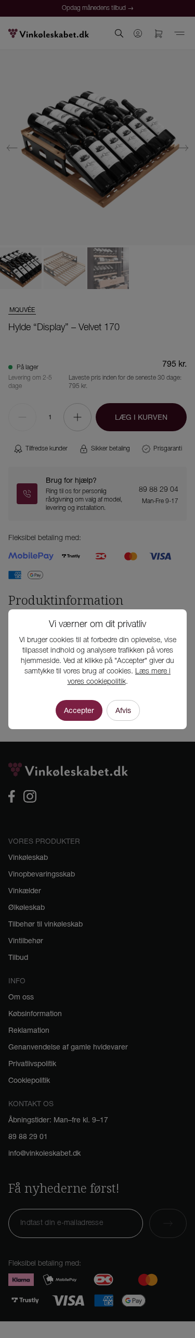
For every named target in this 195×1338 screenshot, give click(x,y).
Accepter (79, 710)
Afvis (123, 710)
